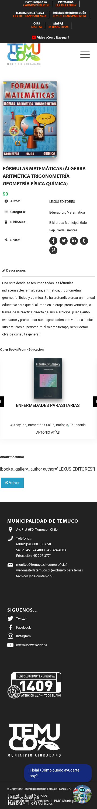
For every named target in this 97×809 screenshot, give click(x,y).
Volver (14, 483)
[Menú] (82, 54)
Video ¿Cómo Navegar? (53, 37)
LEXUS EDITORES (62, 202)
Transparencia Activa (29, 14)
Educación (57, 212)
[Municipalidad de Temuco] (40, 54)
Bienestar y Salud (41, 425)
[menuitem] (36, 4)
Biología (62, 425)
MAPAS (58, 25)
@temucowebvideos (31, 645)
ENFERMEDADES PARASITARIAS (48, 405)
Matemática (76, 212)
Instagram (23, 636)
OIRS (36, 25)
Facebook (23, 627)
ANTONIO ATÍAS (48, 432)
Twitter (21, 618)
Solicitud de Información (69, 14)
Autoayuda (18, 425)
